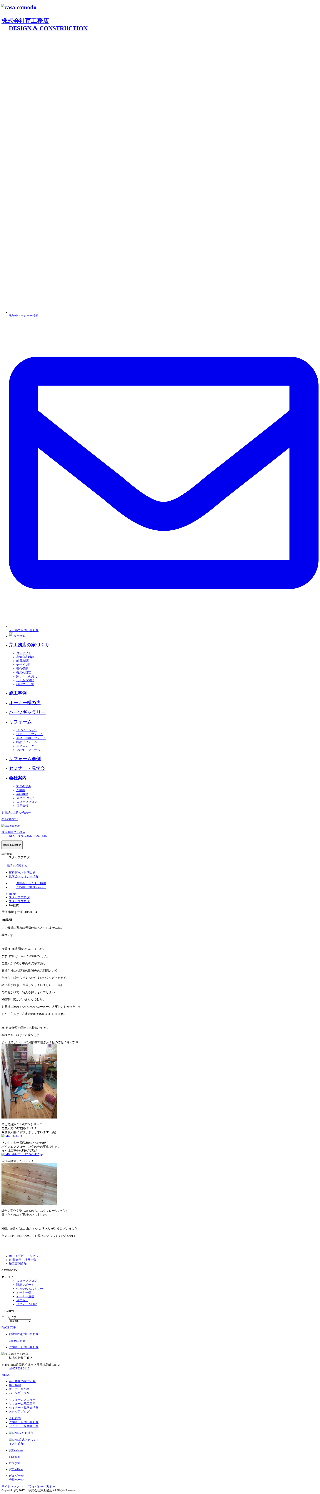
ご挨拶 (20, 790)
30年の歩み (23, 786)
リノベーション (26, 730)
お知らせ (22, 1300)
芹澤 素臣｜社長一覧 (22, 1259)
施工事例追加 (18, 1263)
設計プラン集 (25, 684)
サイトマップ (10, 1486)
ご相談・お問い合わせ (24, 1422)
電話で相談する (16, 865)
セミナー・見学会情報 (24, 1407)
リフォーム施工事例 (22, 1403)
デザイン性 (23, 664)
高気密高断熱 (25, 657)
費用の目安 (23, 672)
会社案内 (18, 777)
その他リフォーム (28, 749)
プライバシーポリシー (41, 1486)
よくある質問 (25, 680)
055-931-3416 (19, 1368)
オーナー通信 (25, 1296)
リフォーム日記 (26, 1304)
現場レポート (25, 1284)
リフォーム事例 (25, 758)
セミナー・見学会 (27, 768)
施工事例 (18, 693)
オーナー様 (23, 1292)
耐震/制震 (22, 660)
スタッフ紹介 (25, 798)
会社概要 (22, 794)
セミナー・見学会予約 (24, 1426)
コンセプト (23, 653)
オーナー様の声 (25, 702)
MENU (5, 1374)
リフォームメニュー (22, 1399)
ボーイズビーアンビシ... (25, 1256)
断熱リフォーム (26, 742)
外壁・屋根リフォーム (31, 738)
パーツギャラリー (27, 712)
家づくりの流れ (26, 676)
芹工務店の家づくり (29, 644)
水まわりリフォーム (29, 734)
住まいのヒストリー (29, 1288)
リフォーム (20, 721)
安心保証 (22, 668)
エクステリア (25, 745)
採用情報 (22, 805)
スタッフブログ (26, 801)
